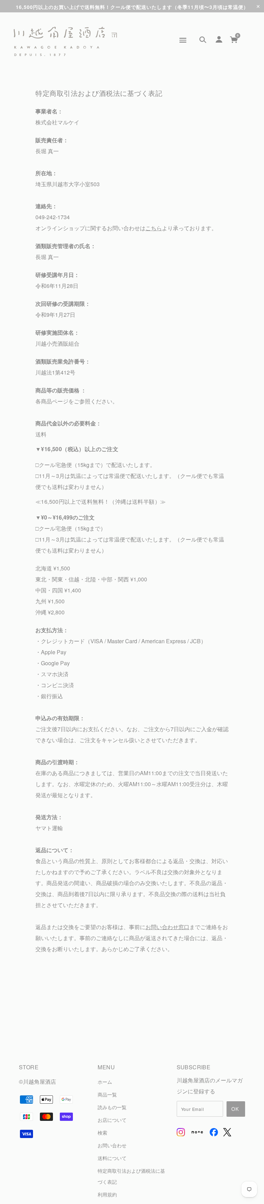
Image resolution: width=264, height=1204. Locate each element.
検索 (102, 1132)
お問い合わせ (112, 1145)
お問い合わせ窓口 (167, 927)
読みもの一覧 (112, 1107)
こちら (153, 228)
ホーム (105, 1081)
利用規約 (107, 1194)
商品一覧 (107, 1094)
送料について (112, 1157)
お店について (112, 1119)
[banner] (65, 41)
